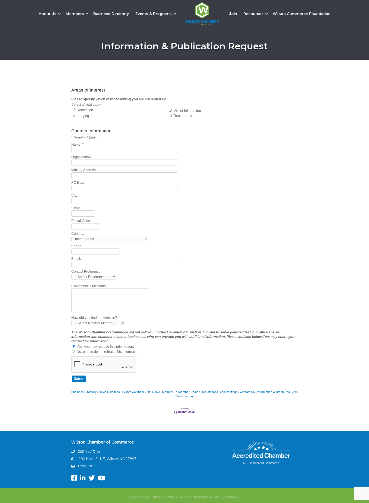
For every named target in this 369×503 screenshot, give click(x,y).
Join (233, 14)
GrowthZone (231, 496)
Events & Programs (153, 14)
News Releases (109, 392)
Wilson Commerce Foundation (302, 14)
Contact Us (247, 392)
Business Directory (111, 14)
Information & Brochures (273, 392)
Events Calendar (133, 392)
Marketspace (209, 392)
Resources (253, 14)
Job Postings (228, 392)
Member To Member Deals (180, 392)
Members (75, 14)
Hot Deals (153, 392)
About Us (47, 14)
